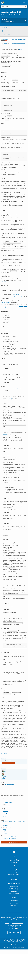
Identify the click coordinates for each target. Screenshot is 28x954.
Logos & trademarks (14, 877)
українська (6, 940)
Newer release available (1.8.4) (8, 762)
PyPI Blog (13, 873)
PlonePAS (21, 49)
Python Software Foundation (17, 923)
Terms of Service (13, 900)
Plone (3, 52)
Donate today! (14, 919)
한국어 (21, 941)
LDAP (5, 43)
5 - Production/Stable (7, 802)
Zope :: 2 (4, 816)
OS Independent (6, 825)
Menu (23, 2)
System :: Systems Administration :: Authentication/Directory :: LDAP (10, 837)
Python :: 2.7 (5, 830)
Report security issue (14, 902)
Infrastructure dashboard (13, 874)
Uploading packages (13, 860)
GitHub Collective (15, 294)
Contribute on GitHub (13, 888)
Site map (14, 926)
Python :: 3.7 (5, 833)
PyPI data (3, 758)
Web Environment (6, 806)
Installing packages (13, 859)
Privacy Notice (13, 905)
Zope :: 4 (4, 818)
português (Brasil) (22, 939)
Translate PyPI (13, 890)
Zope (13, 43)
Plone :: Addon (6, 813)
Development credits (13, 893)
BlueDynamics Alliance (5, 302)
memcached (3, 222)
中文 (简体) (19, 940)
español (10, 939)
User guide (13, 862)
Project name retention (13, 864)
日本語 (17, 939)
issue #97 (19, 389)
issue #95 (10, 398)
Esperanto (17, 941)
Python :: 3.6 (5, 831)
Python (4, 829)
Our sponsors (14, 879)
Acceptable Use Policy (13, 907)
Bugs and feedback (14, 886)
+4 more (3, 778)
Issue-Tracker (7, 330)
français (13, 939)
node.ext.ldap (4, 281)
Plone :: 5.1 (5, 811)
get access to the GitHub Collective (16, 297)
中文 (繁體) (24, 940)
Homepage (5, 753)
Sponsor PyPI (14, 891)
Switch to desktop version (14, 932)
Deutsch (14, 940)
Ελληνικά (10, 940)
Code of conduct (13, 903)
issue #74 (5, 434)
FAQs (14, 865)
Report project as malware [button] (14, 842)
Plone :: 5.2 (5, 812)
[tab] (14, 27)
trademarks (7, 923)
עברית (13, 941)
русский (9, 941)
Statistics (14, 876)
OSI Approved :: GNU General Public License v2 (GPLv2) (14, 821)
